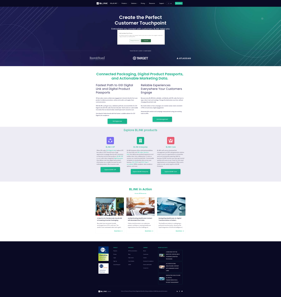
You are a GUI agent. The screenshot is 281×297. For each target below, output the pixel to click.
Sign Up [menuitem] (115, 261)
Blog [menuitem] (129, 254)
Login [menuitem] (114, 257)
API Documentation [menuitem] (132, 250)
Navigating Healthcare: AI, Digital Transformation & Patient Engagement (170, 219)
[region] (141, 37)
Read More (117, 231)
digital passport (118, 158)
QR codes (140, 152)
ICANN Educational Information (160, 291)
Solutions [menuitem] (133, 3)
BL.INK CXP (120, 156)
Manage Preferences (134, 40)
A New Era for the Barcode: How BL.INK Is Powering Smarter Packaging (109, 219)
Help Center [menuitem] (131, 257)
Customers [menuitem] (145, 254)
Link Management (162, 119)
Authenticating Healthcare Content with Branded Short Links (140, 219)
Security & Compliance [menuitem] (148, 261)
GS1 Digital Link (117, 121)
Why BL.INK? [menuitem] (113, 3)
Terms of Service (125, 291)
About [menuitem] (144, 250)
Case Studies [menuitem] (131, 261)
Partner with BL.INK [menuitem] (147, 264)
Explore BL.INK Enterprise (140, 171)
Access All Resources (140, 193)
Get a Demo (179, 3)
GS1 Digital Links (111, 150)
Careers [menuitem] (145, 257)
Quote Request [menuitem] (116, 264)
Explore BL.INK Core (171, 171)
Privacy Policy (132, 291)
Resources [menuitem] (152, 3)
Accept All (146, 40)
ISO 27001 (135, 162)
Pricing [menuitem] (143, 3)
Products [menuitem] (124, 3)
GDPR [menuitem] (129, 264)
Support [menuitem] (161, 3)
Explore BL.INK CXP (110, 170)
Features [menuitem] (115, 250)
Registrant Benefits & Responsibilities (144, 291)
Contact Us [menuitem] (145, 268)
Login (170, 3)
